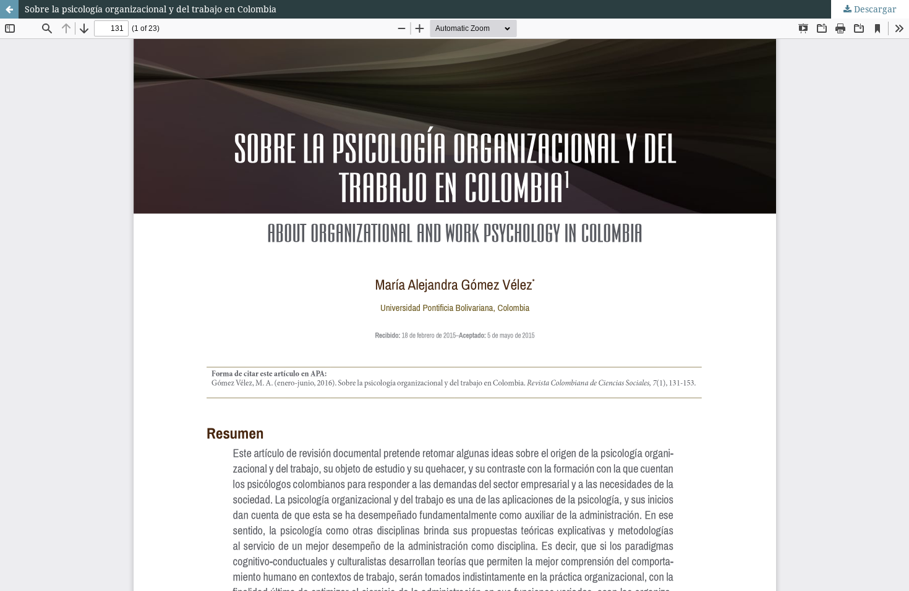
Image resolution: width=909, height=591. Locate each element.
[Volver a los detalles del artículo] (9, 9)
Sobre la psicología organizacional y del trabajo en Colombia (150, 9)
